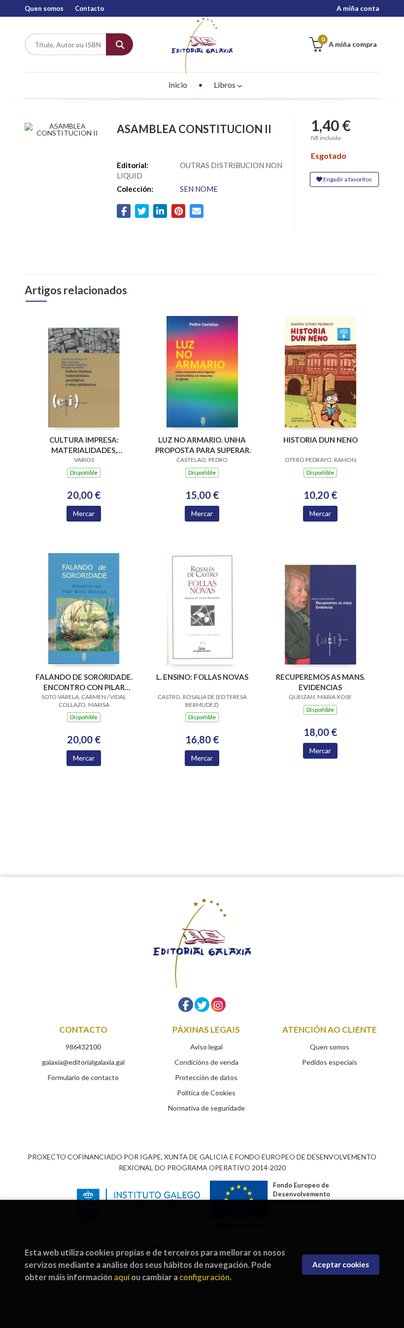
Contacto (89, 8)
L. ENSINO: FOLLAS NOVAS (202, 676)
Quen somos (44, 8)
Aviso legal (206, 1047)
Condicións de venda (206, 1062)
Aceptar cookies (340, 1264)
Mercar (84, 513)
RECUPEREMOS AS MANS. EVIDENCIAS (320, 682)
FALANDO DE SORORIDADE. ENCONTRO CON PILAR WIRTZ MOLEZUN (84, 682)
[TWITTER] (202, 1004)
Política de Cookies (206, 1092)
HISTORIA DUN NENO (320, 439)
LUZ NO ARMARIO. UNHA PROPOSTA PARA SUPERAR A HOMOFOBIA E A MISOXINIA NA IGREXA (202, 444)
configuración (204, 1277)
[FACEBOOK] (185, 1004)
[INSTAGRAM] (218, 1004)
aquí (122, 1277)
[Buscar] (119, 45)
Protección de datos (206, 1077)
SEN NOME (199, 188)
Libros (225, 84)
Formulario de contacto (83, 1077)
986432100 (83, 1047)
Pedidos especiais (329, 1062)
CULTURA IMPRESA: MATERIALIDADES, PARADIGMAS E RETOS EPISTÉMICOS (84, 444)
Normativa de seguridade (206, 1108)
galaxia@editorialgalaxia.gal (83, 1062)
